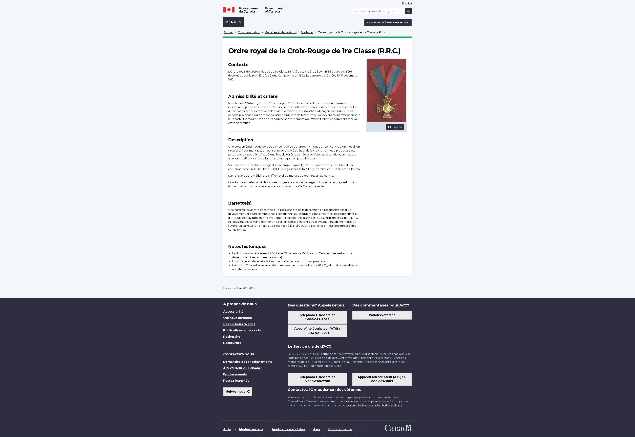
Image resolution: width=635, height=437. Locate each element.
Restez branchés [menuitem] (236, 380)
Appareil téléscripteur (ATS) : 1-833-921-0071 (317, 331)
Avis (316, 429)
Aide (227, 429)
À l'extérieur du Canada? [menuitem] (242, 368)
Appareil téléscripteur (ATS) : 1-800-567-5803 (382, 379)
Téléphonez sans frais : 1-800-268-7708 (317, 379)
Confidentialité (340, 429)
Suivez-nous (239, 393)
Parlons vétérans (382, 315)
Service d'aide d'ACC (303, 354)
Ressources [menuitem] (232, 343)
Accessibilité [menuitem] (233, 311)
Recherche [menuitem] (231, 337)
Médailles (307, 32)
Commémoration (249, 32)
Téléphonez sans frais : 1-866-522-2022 (317, 317)
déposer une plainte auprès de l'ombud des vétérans (372, 405)
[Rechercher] (408, 11)
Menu (234, 22)
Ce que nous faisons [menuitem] (239, 324)
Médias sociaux (251, 429)
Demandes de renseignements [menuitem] (247, 362)
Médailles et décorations (280, 32)
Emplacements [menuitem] (235, 374)
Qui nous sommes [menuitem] (237, 318)
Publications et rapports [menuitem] (242, 330)
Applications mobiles (288, 429)
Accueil (228, 32)
